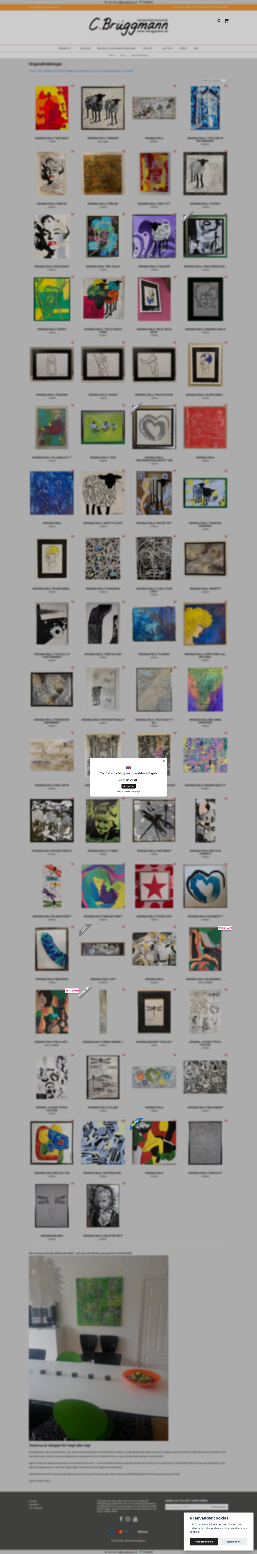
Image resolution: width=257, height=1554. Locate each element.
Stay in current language (128, 791)
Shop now (128, 786)
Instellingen (233, 1541)
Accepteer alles (204, 1541)
